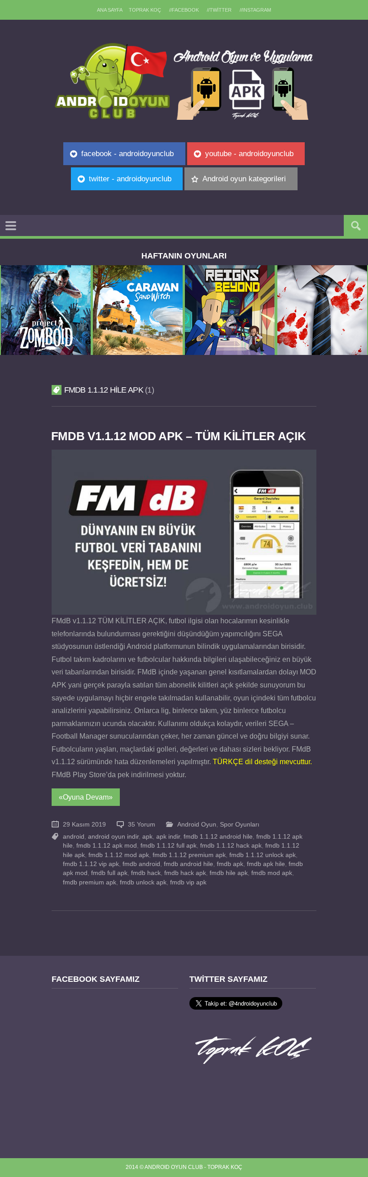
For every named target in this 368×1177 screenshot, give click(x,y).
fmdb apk (230, 864)
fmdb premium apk (89, 882)
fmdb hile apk (229, 873)
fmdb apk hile (266, 864)
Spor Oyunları (239, 824)
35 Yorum (141, 824)
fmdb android (141, 864)
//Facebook (184, 10)
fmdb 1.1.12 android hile (218, 836)
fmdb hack (146, 873)
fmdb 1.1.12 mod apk (118, 855)
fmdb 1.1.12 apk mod (106, 845)
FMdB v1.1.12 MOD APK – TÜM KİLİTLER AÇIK (178, 436)
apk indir (168, 836)
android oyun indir (113, 836)
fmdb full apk (109, 873)
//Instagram (255, 10)
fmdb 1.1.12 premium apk (189, 855)
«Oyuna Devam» (86, 797)
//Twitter (219, 10)
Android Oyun (196, 824)
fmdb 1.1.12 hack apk (231, 845)
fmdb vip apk (188, 882)
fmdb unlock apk (143, 882)
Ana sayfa (110, 10)
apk (147, 836)
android (73, 836)
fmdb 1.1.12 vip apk (91, 864)
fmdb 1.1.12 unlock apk (262, 855)
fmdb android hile (188, 864)
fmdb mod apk (271, 873)
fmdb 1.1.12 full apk (168, 845)
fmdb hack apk (185, 873)
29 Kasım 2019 (84, 824)
